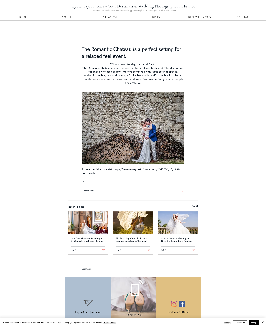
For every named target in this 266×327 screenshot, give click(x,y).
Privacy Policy (109, 322)
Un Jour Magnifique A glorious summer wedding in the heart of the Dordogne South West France (132, 239)
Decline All (240, 322)
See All (195, 206)
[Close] (262, 322)
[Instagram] (174, 304)
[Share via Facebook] (83, 182)
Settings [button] (227, 322)
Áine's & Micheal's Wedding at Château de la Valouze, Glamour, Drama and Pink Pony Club (87, 239)
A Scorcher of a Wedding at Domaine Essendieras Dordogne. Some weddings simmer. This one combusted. (177, 239)
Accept (254, 322)
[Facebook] (182, 304)
